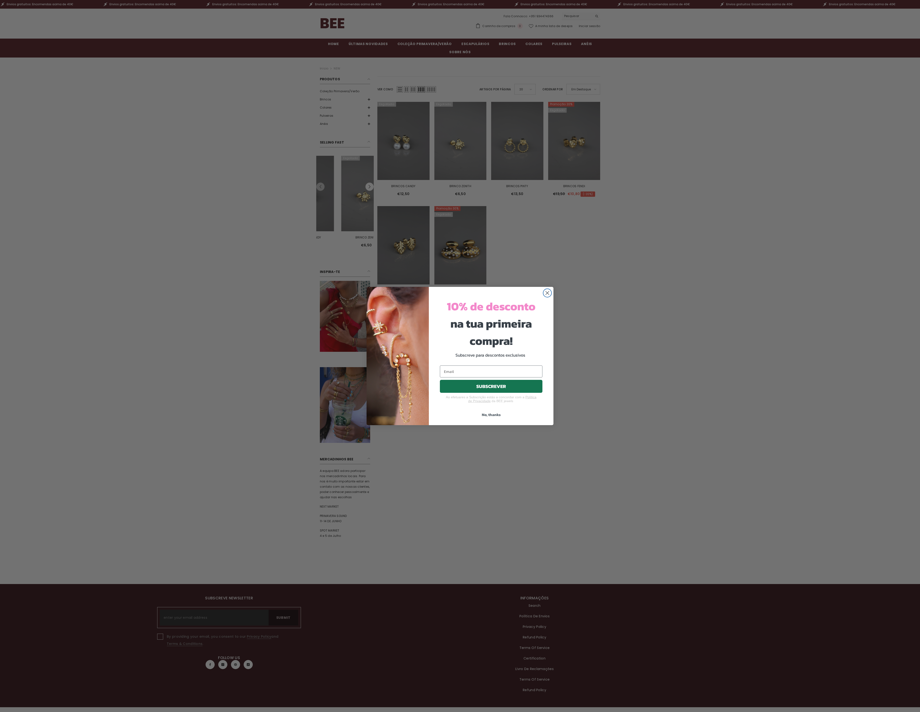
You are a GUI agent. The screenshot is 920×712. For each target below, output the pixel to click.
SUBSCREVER (491, 386)
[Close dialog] (547, 293)
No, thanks (491, 414)
